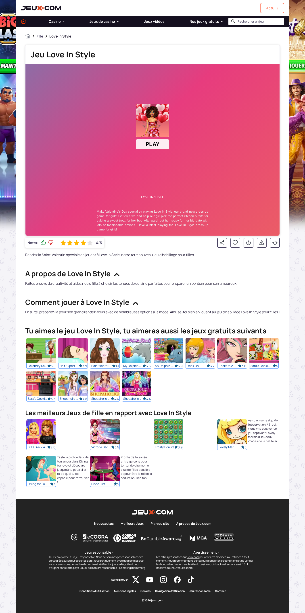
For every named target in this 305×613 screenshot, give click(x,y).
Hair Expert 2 (100, 366)
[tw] (135, 579)
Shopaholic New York (133, 399)
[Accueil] (23, 21)
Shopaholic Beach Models (69, 399)
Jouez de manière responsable (98, 568)
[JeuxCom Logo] (41, 8)
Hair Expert (67, 366)
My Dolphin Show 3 (133, 366)
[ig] (163, 579)
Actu (270, 8)
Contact (220, 591)
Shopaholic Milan (101, 399)
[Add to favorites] (235, 242)
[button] (64, 21)
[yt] (149, 579)
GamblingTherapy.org (132, 568)
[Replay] (275, 242)
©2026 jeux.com (152, 600)
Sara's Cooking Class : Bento (260, 366)
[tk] (191, 579)
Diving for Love (37, 484)
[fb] (177, 579)
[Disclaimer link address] (95, 538)
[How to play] (248, 242)
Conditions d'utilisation (94, 591)
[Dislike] (51, 242)
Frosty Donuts (164, 447)
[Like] (43, 242)
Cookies (145, 591)
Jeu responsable (200, 591)
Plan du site (159, 523)
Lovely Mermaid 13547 (228, 447)
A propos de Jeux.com (193, 523)
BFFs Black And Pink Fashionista (37, 447)
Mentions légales (125, 591)
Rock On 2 (226, 366)
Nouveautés (104, 523)
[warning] (261, 243)
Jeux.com (193, 557)
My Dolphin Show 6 (165, 366)
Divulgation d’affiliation (170, 591)
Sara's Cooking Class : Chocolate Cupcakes (37, 399)
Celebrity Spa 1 (37, 366)
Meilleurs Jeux (132, 523)
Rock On (193, 366)
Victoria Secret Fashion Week (101, 447)
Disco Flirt (98, 484)
